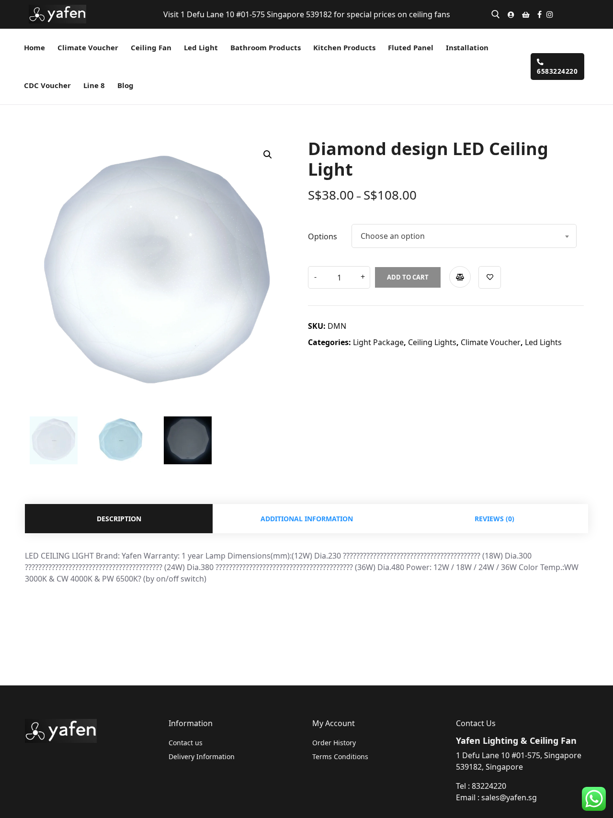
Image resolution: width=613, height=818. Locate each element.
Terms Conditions (340, 756)
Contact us (186, 742)
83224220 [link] (489, 786)
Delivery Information (202, 756)
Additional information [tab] (307, 518)
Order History (334, 742)
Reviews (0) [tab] (494, 518)
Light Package (378, 342)
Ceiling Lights (432, 342)
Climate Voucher (491, 342)
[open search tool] (495, 14)
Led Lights (543, 342)
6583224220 (557, 71)
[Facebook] (539, 14)
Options (322, 236)
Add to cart (408, 277)
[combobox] (464, 236)
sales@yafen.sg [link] (509, 797)
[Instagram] (549, 14)
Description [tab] (119, 518)
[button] (267, 154)
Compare (460, 277)
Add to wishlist (489, 277)
